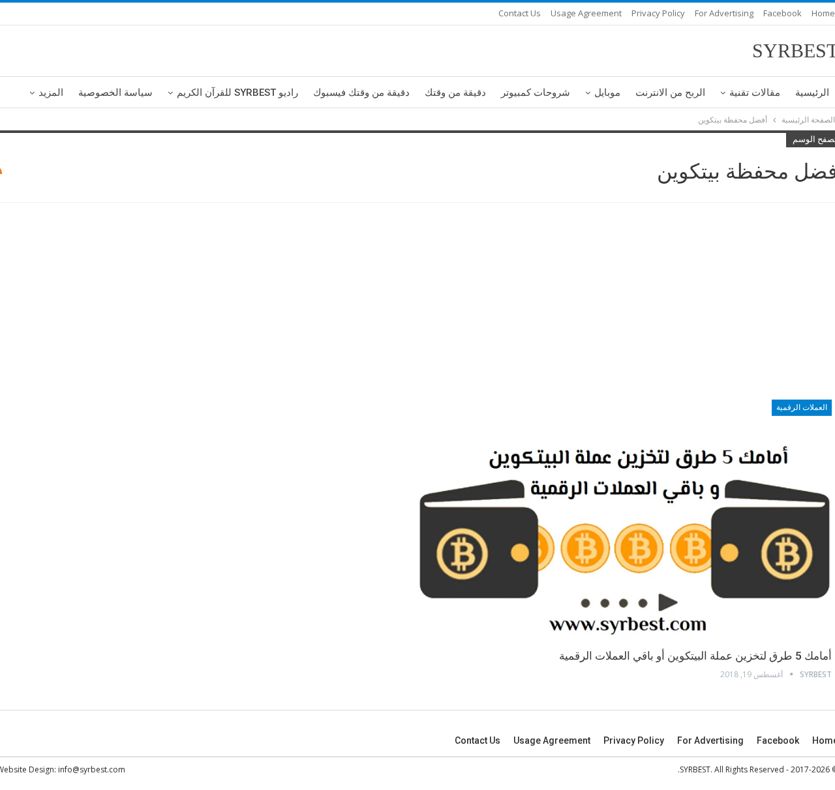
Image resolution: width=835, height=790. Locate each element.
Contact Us (519, 13)
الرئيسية (812, 92)
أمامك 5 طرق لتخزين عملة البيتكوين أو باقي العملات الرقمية (695, 655)
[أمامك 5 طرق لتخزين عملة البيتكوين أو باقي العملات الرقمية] (625, 519)
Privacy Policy (658, 13)
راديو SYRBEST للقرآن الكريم (237, 92)
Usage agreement (586, 13)
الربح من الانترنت (670, 92)
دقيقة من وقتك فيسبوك (361, 92)
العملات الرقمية (801, 407)
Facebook (782, 13)
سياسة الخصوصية (115, 92)
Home (823, 13)
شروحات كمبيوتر (535, 92)
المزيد (50, 92)
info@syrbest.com (91, 769)
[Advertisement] (417, 303)
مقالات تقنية (754, 92)
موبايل (607, 92)
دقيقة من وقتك (455, 92)
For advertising (724, 13)
